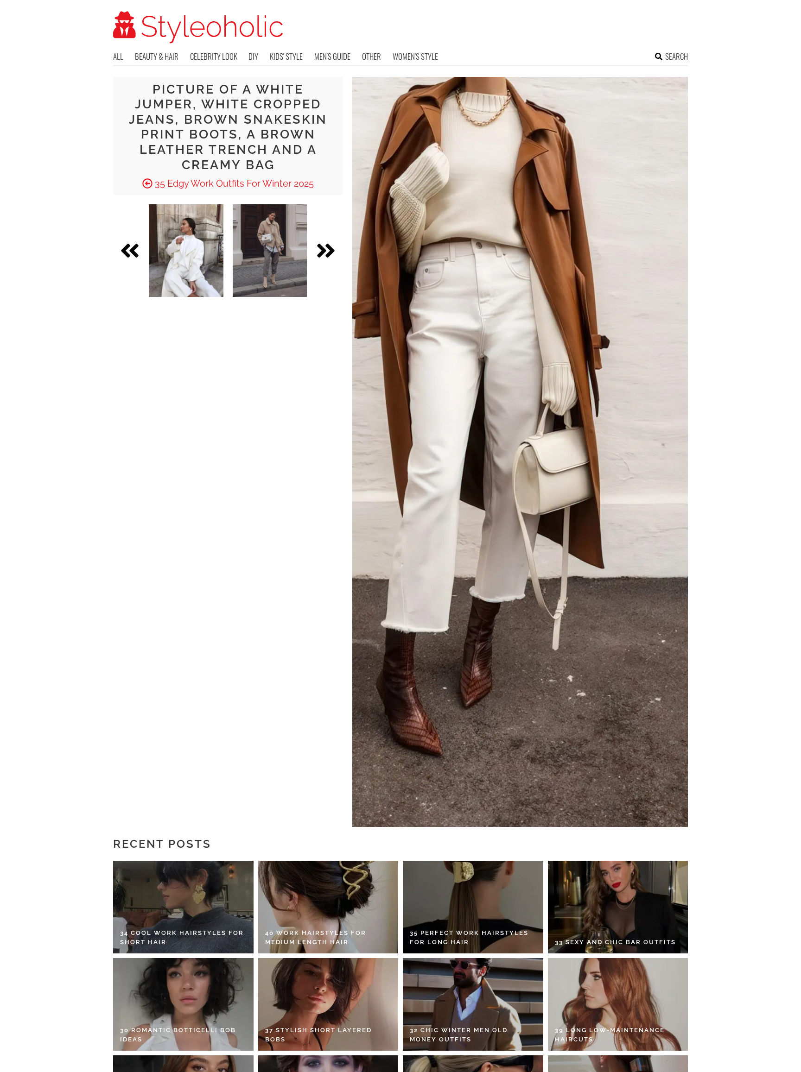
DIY (253, 56)
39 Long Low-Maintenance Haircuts (610, 1035)
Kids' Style (286, 56)
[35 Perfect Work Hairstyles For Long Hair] (473, 907)
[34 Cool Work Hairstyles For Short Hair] (183, 907)
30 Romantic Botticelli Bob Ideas (178, 1035)
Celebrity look (213, 56)
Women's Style (415, 56)
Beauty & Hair (156, 56)
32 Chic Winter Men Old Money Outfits (459, 1035)
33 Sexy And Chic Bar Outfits (615, 942)
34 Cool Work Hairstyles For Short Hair (182, 937)
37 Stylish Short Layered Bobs (318, 1035)
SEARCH (676, 56)
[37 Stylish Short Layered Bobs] (328, 1004)
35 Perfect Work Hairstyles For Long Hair (469, 937)
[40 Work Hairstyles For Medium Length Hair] (328, 907)
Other (371, 56)
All (118, 56)
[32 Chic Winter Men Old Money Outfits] (473, 1004)
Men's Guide (332, 56)
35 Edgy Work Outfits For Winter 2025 (233, 183)
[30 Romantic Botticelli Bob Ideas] (183, 1004)
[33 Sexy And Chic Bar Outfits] (618, 907)
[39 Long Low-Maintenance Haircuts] (618, 1004)
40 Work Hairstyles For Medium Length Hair (315, 937)
